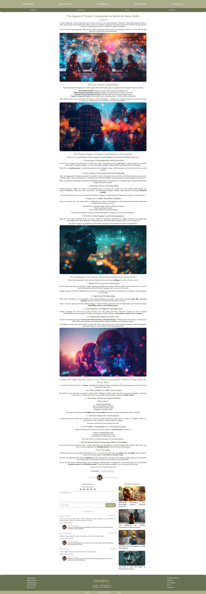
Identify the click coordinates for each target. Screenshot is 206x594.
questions (65, 4)
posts (127, 10)
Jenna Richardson (105, 587)
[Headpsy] (101, 580)
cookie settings (103, 592)
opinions (172, 10)
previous (28, 4)
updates (33, 10)
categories (80, 10)
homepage (103, 4)
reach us (177, 4)
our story (140, 4)
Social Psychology (107, 471)
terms (119, 592)
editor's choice (173, 578)
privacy (87, 592)
